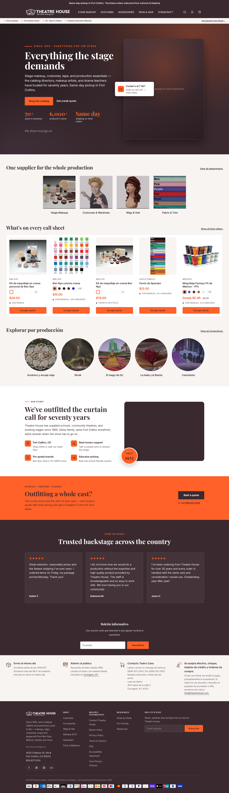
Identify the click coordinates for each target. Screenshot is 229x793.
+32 (79, 288)
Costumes (107, 12)
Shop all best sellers (212, 228)
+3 (36, 292)
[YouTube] (51, 768)
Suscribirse (138, 645)
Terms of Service (97, 741)
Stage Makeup (87, 12)
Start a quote (191, 495)
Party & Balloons (71, 745)
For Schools (123, 723)
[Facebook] (29, 768)
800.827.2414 (193, 502)
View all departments (211, 168)
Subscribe (193, 728)
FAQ (91, 746)
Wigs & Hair (146, 12)
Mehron (187, 279)
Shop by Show (124, 718)
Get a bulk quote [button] (66, 100)
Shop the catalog (39, 101)
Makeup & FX (70, 734)
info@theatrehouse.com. (196, 693)
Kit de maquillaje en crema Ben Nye (114, 285)
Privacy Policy (96, 735)
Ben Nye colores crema (66, 283)
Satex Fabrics (147, 279)
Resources (122, 729)
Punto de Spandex (150, 283)
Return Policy (96, 729)
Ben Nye (13, 279)
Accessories (126, 12)
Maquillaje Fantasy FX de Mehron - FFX (197, 285)
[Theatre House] (48, 12)
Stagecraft (165, 12)
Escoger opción (28, 310)
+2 (122, 292)
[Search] (184, 12)
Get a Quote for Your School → (213, 21)
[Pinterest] (44, 768)
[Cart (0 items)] (199, 12)
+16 (209, 292)
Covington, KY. (91, 674)
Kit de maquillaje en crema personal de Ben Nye (24, 285)
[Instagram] (36, 768)
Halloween (68, 740)
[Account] (192, 12)
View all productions (211, 331)
